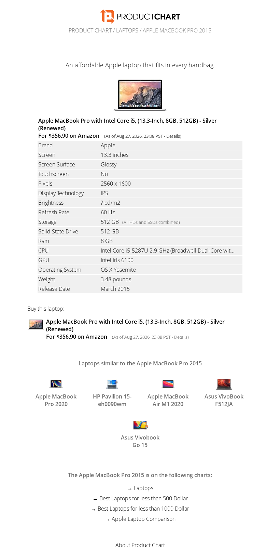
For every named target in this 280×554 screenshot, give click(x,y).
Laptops (127, 30)
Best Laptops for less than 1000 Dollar (143, 508)
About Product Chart (140, 545)
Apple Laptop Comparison (144, 519)
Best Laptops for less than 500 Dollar (143, 498)
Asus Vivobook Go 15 (140, 440)
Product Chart (90, 30)
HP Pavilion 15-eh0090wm (112, 399)
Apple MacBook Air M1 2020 (168, 399)
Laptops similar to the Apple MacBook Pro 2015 (140, 363)
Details (173, 136)
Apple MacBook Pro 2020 (56, 399)
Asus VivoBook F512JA (224, 399)
